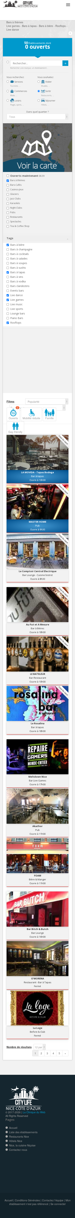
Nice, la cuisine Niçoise (22, 1145)
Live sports (16, 309)
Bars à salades (18, 258)
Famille (49, 418)
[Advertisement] (28, 366)
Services (18, 81)
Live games (17, 299)
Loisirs (17, 100)
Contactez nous (18, 1150)
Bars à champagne (21, 249)
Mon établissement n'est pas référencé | (40, 1202)
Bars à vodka (18, 281)
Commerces (20, 91)
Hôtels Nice (15, 1141)
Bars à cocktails (19, 254)
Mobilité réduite (31, 418)
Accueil (13, 1128)
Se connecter (58, 1204)
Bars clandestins (19, 286)
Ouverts (13, 413)
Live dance (16, 295)
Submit (65, 63)
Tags (10, 238)
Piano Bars (16, 318)
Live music (16, 304)
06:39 (27, 175)
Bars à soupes (18, 263)
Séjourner (50, 100)
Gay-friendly (15, 432)
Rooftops (15, 322)
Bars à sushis (18, 267)
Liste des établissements (23, 1132)
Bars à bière (17, 244)
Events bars (17, 290)
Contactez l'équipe (52, 1200)
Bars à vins (16, 277)
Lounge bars (17, 313)
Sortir (48, 91)
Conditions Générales (27, 1200)
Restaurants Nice (19, 1136)
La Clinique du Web (34, 1112)
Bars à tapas (17, 272)
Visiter (48, 81)
